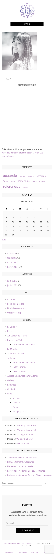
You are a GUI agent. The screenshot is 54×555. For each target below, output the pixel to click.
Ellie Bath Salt (23, 443)
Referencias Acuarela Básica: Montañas (26, 470)
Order (15, 406)
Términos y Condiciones (23, 344)
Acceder (11, 299)
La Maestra (12, 348)
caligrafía (31, 176)
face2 (8, 79)
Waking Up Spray (24, 434)
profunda (42, 181)
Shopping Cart (19, 411)
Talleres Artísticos (15, 353)
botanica (22, 176)
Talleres (11, 357)
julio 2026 (12, 280)
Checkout (17, 402)
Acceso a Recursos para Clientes (22, 375)
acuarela (10, 175)
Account (16, 398)
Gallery (10, 380)
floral (5, 180)
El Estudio (12, 326)
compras (41, 175)
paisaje (34, 181)
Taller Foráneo (19, 366)
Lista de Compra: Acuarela (20, 466)
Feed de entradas (15, 303)
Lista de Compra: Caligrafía (20, 461)
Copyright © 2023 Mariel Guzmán (17, 543)
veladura (25, 187)
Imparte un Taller (15, 340)
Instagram (22, 552)
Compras (11, 262)
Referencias (12, 266)
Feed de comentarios (17, 308)
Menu (27, 24)
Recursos (11, 384)
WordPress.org (14, 312)
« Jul (4, 239)
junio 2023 (12, 285)
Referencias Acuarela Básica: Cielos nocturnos (29, 475)
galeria (13, 181)
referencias (11, 186)
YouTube (35, 552)
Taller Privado (19, 371)
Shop (9, 393)
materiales (23, 180)
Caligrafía (12, 257)
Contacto (11, 389)
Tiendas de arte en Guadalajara (22, 457)
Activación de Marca (17, 335)
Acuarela (11, 253)
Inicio (9, 331)
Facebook (9, 552)
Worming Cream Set (26, 425)
